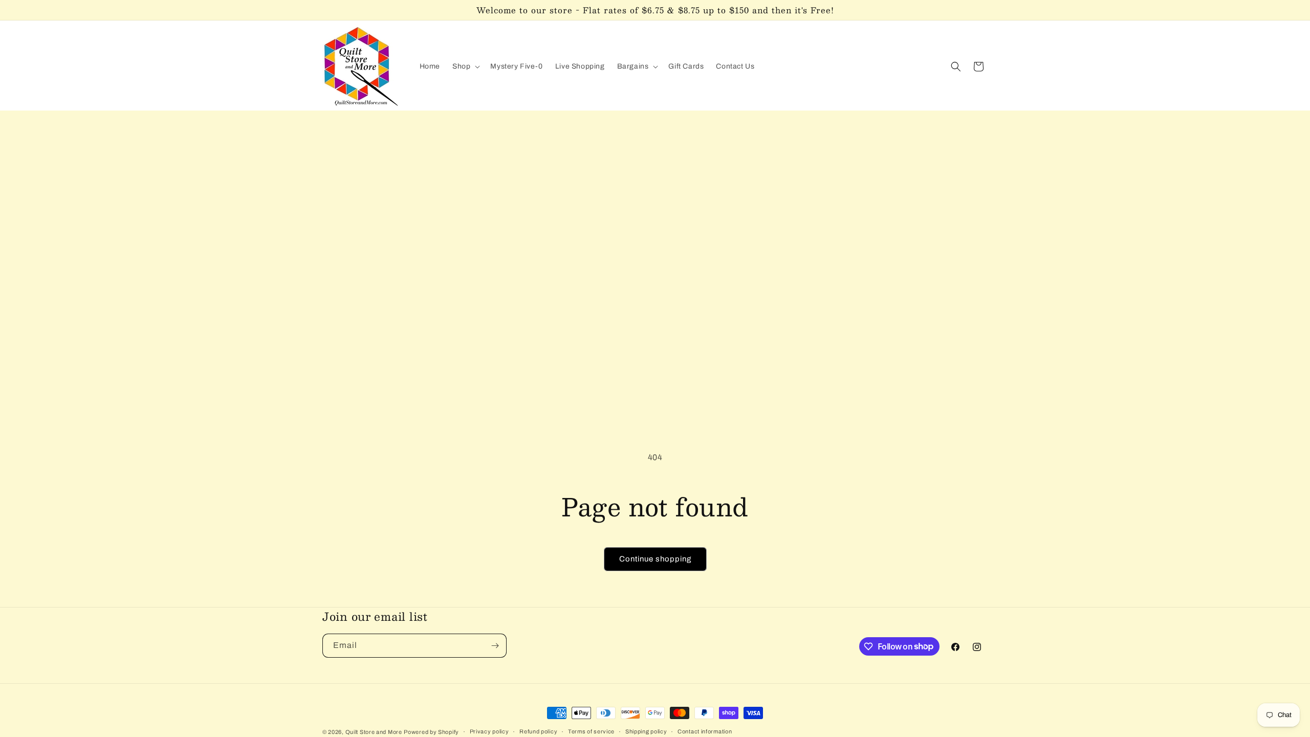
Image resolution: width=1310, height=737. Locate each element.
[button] (465, 66)
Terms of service (591, 731)
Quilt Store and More (373, 732)
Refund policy (538, 731)
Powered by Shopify (431, 732)
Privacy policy (489, 731)
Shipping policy (646, 731)
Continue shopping (655, 559)
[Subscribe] (495, 646)
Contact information (705, 731)
